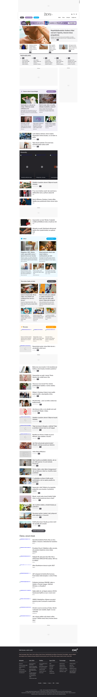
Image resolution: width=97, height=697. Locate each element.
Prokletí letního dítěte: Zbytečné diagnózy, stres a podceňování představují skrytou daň (38, 317)
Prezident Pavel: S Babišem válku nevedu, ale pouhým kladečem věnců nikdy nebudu (44, 550)
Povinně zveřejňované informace (60, 694)
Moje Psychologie (22, 654)
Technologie (62, 660)
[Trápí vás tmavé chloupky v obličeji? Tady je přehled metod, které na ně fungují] (25, 428)
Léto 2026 (31, 660)
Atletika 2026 (51, 671)
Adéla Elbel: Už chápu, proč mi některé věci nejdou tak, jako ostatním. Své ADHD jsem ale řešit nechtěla (26, 125)
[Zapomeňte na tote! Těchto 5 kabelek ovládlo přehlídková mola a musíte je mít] (25, 222)
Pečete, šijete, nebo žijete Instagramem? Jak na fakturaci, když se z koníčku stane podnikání (44, 471)
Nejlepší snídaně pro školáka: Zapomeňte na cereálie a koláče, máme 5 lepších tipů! (26, 317)
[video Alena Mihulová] (25, 454)
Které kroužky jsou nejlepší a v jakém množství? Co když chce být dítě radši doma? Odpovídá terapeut (47, 297)
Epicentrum (21, 663)
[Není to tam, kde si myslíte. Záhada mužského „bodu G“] (47, 99)
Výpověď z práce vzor (42, 671)
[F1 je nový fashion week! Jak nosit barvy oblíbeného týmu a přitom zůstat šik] (25, 193)
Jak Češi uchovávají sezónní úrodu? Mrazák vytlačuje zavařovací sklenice (44, 444)
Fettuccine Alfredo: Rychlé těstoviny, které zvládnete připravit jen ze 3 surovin (26, 338)
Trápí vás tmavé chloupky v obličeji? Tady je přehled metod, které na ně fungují (45, 427)
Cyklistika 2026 (52, 673)
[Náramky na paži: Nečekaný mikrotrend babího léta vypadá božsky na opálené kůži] (25, 231)
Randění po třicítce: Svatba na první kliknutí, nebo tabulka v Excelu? (43, 435)
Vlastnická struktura (34, 694)
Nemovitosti (59, 654)
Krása (63, 17)
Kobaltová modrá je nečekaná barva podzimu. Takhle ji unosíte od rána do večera (33, 48)
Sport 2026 (52, 660)
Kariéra (57, 683)
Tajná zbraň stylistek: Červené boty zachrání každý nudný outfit (42, 143)
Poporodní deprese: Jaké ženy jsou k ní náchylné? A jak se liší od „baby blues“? (26, 272)
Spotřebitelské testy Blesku (51, 654)
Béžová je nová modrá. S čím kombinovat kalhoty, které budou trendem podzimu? (44, 368)
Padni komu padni (42, 669)
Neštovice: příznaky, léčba (23, 665)
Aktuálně (21, 660)
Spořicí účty (71, 665)
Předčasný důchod (72, 663)
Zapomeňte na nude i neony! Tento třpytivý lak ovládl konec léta (42, 376)
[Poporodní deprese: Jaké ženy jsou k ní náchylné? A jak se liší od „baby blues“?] (26, 266)
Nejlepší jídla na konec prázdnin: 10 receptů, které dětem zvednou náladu (38, 338)
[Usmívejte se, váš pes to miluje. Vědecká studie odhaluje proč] (29, 99)
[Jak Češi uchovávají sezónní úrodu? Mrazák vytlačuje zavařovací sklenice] (25, 445)
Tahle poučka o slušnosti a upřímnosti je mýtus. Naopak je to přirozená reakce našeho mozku (38, 125)
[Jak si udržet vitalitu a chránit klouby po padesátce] (25, 507)
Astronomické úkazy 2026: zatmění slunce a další (33, 670)
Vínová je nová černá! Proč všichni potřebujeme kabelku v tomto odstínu (43, 384)
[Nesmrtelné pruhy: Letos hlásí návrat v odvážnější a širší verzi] (25, 349)
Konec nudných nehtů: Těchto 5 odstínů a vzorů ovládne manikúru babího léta (52, 48)
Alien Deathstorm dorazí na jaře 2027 (43, 565)
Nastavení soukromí (72, 692)
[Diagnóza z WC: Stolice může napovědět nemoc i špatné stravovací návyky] (29, 246)
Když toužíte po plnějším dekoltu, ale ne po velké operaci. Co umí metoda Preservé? (44, 461)
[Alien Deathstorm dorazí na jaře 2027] (25, 568)
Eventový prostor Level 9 (44, 656)
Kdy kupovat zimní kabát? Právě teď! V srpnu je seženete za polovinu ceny (73, 47)
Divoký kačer (41, 672)
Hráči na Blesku (36, 654)
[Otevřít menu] (76, 14)
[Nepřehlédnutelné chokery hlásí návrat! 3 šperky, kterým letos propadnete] (35, 35)
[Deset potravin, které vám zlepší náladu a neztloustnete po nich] (47, 246)
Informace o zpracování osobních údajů (59, 692)
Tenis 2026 (51, 668)
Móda (59, 17)
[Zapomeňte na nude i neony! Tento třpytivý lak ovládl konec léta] (25, 378)
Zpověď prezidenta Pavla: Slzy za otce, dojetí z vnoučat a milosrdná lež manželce (44, 540)
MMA (50, 663)
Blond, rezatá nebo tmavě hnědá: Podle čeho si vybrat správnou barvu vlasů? (44, 497)
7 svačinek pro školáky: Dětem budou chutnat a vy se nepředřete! (50, 316)
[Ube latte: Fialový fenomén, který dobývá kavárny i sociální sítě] (50, 332)
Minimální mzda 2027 (73, 668)
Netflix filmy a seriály (63, 671)
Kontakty (39, 683)
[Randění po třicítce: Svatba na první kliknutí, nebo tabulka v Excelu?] (25, 437)
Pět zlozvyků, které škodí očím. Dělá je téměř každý (50, 271)
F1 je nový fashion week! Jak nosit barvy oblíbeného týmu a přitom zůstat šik (44, 191)
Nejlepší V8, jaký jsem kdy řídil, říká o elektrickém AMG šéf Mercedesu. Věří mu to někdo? (44, 558)
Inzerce (49, 683)
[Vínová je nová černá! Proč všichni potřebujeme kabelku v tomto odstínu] (25, 386)
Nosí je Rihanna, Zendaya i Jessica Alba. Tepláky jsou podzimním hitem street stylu (45, 200)
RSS (53, 683)
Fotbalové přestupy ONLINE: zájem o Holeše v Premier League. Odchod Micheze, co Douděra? (43, 584)
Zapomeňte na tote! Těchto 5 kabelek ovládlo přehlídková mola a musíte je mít (44, 221)
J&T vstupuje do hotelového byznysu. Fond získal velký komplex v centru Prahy (44, 574)
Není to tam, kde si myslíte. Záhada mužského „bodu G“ (47, 106)
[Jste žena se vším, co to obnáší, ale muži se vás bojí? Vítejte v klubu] (25, 411)
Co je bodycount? (22, 672)
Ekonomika (72, 660)
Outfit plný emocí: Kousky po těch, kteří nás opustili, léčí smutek (44, 522)
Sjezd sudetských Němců (43, 666)
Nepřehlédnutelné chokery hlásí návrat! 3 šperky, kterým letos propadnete (62, 33)
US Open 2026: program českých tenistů (58, 656)
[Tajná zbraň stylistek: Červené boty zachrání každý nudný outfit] (25, 145)
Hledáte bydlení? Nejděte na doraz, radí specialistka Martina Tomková (50, 125)
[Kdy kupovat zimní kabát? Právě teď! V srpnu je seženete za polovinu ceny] (63, 48)
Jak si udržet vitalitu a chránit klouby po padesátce (44, 505)
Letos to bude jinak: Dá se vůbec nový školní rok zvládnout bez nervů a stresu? (28, 297)
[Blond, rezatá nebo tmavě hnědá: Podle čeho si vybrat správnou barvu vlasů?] (25, 499)
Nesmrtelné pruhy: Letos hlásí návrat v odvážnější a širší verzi (43, 347)
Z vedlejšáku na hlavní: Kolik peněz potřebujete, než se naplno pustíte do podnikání (44, 480)
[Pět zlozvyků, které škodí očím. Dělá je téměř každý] (50, 266)
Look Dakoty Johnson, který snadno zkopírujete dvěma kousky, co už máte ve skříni (44, 135)
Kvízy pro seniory (22, 669)
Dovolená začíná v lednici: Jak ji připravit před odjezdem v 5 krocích (45, 514)
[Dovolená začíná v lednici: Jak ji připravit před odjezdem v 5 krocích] (25, 516)
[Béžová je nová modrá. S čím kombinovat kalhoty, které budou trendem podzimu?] (25, 369)
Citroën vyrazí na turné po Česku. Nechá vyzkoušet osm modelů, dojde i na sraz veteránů (44, 609)
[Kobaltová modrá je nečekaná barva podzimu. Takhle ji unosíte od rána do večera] (24, 49)
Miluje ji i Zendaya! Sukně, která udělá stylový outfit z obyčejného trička (43, 393)
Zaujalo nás (74, 17)
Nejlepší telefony (62, 665)
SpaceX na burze (62, 663)
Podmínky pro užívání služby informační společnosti (44, 692)
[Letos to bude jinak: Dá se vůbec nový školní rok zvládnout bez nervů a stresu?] (29, 288)
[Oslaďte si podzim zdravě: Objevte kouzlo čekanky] (25, 185)
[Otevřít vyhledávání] (74, 14)
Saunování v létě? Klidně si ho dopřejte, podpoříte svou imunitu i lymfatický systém (44, 489)
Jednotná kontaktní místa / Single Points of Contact (46, 694)
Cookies (67, 692)
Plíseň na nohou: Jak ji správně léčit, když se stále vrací (38, 272)
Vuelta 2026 (69, 656)
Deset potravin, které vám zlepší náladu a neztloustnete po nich (47, 254)
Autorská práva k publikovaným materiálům (28, 692)
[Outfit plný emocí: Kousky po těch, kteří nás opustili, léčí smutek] (25, 524)
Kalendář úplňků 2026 (22, 671)
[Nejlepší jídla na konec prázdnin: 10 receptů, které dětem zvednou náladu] (38, 332)
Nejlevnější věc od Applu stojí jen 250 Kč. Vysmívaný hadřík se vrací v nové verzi (44, 592)
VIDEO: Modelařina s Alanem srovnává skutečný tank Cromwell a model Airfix (43, 600)
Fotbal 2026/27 (52, 665)
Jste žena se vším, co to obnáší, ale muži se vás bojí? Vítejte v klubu (44, 410)
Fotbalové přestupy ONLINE (33, 656)
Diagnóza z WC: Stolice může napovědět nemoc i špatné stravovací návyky (28, 254)
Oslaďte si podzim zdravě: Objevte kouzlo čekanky (45, 183)
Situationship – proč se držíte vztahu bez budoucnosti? (44, 401)
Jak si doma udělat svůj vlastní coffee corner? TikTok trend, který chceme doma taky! (44, 618)
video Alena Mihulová (38, 451)
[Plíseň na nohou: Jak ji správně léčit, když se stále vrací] (38, 266)
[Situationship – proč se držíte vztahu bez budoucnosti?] (25, 403)
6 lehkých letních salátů (33, 678)
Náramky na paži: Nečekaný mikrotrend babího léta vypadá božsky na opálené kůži (44, 230)
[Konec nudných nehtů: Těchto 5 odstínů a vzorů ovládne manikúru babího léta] (43, 49)
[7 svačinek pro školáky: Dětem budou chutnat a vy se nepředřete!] (50, 311)
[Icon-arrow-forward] (55, 167)
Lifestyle (68, 17)
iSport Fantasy (42, 654)
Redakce (44, 683)
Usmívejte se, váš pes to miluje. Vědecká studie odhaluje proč (28, 106)
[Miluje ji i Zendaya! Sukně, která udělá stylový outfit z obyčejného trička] (25, 394)
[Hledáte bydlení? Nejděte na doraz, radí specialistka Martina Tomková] (50, 119)
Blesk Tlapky (29, 654)
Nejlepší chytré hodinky (63, 668)
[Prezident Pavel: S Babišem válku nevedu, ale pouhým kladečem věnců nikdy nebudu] (25, 550)
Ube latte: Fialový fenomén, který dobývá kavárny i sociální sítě (50, 338)
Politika (41, 660)
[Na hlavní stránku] (48, 14)
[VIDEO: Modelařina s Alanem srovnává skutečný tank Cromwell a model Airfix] (25, 602)
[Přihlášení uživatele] (72, 14)
